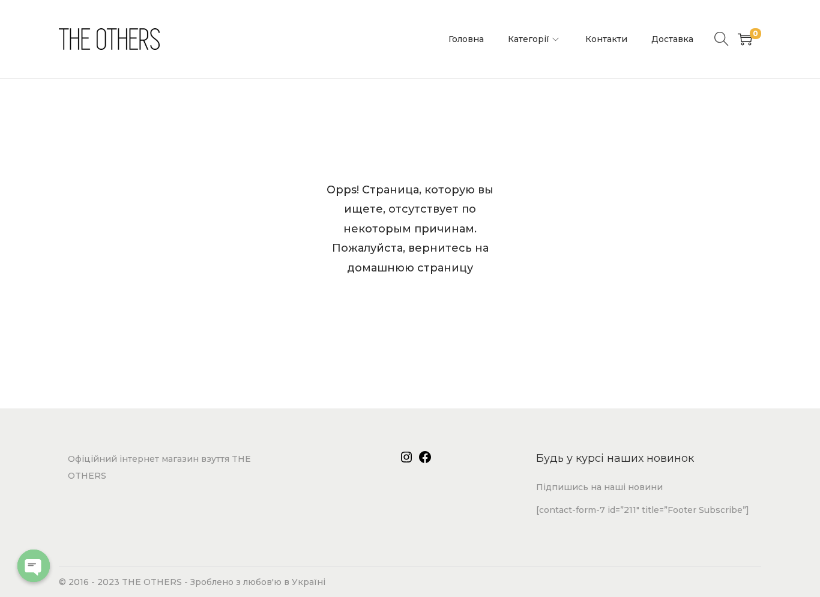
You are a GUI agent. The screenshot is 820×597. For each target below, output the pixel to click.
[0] (745, 39)
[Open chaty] (33, 566)
